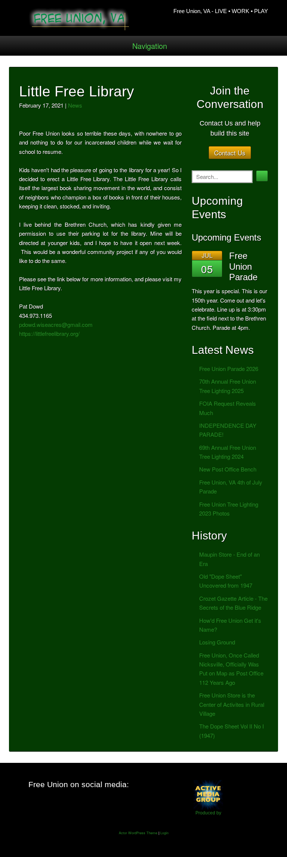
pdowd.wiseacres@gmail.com (56, 324)
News (75, 105)
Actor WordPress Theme (138, 832)
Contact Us (230, 152)
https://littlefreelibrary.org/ (49, 333)
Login (164, 832)
